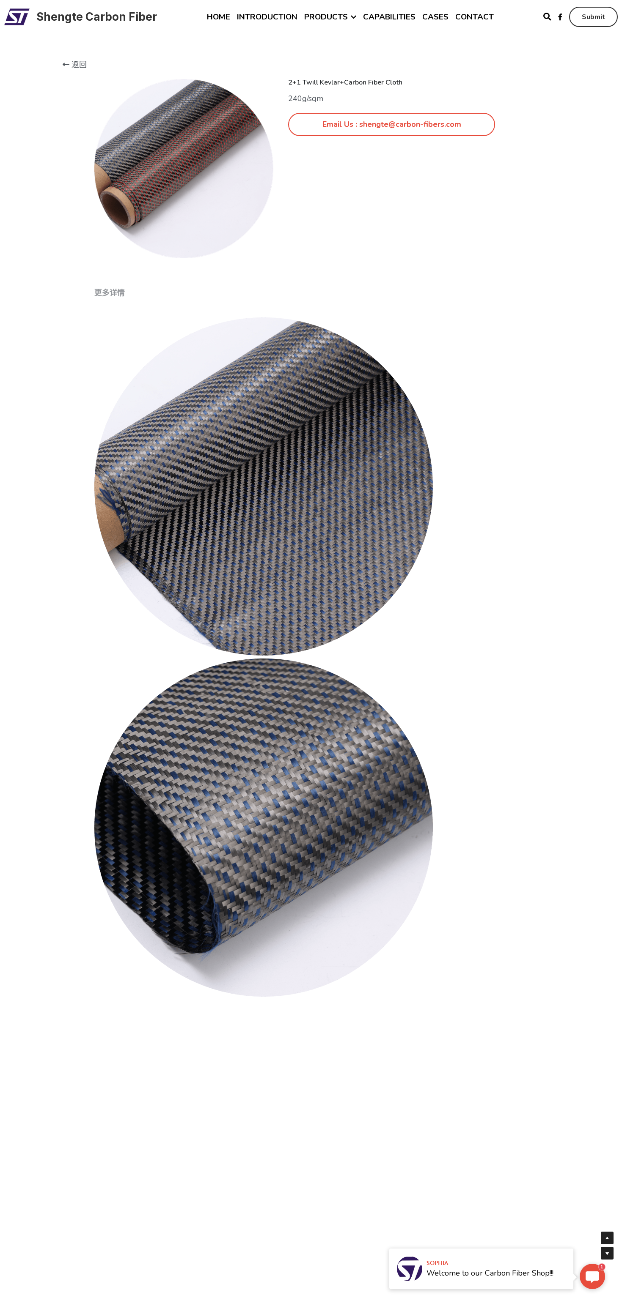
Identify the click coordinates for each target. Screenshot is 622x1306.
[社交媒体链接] (560, 17)
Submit (593, 17)
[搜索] (547, 17)
